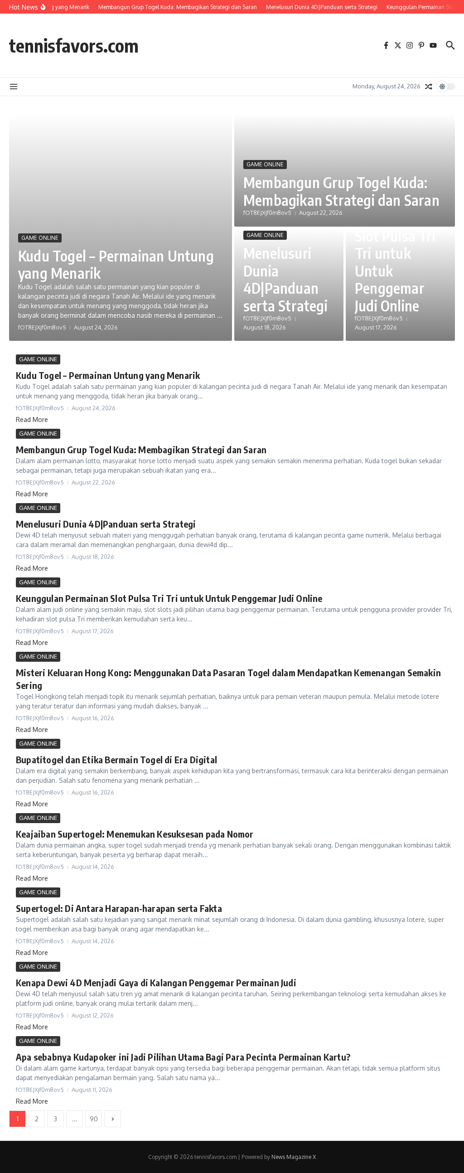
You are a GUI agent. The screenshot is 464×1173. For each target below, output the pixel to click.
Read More (32, 419)
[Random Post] (428, 86)
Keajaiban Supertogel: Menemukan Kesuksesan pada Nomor (135, 833)
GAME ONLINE (39, 237)
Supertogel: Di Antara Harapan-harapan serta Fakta (119, 908)
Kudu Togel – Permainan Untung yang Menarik (116, 264)
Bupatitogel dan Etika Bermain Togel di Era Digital (116, 759)
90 (94, 1119)
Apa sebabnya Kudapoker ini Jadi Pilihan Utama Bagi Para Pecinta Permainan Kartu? (183, 1056)
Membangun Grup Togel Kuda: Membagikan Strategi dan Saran (341, 190)
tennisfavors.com (74, 45)
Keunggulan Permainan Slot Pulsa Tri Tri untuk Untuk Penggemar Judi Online (395, 253)
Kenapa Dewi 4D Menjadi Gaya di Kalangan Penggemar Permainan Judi (156, 982)
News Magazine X (293, 1157)
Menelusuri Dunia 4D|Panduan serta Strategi (285, 279)
